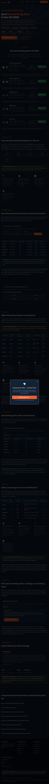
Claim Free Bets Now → (24, 397)
